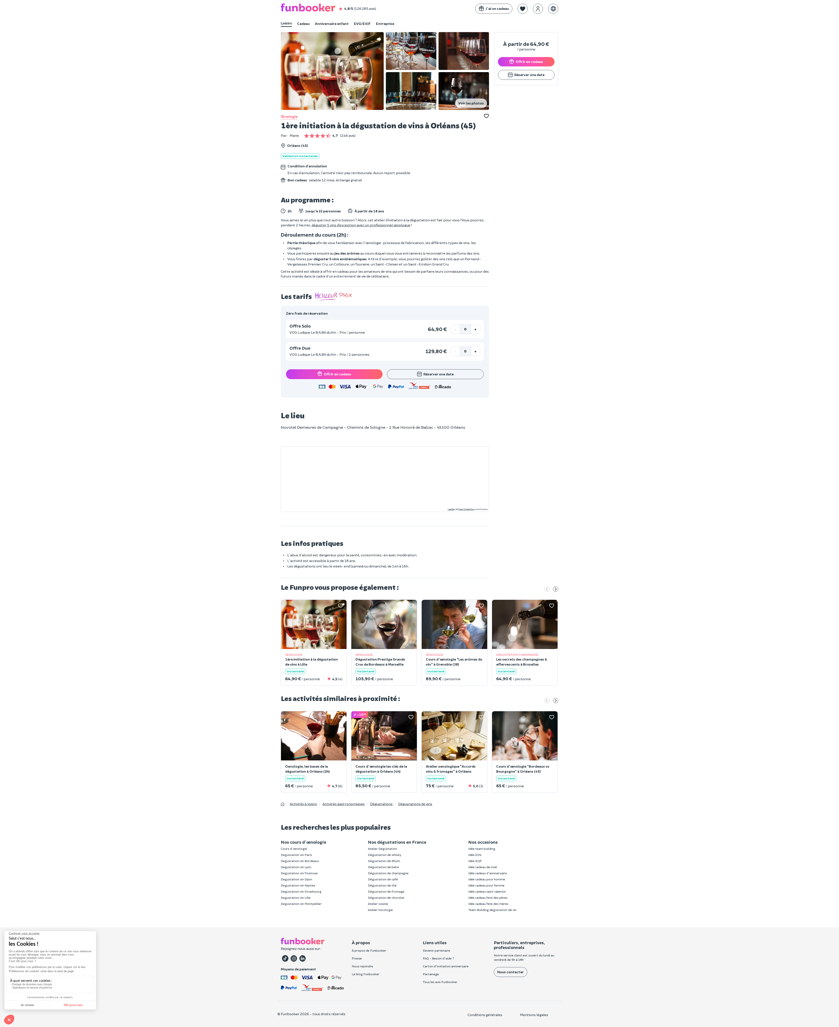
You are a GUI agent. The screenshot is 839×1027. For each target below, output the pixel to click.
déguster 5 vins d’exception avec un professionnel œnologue (361, 225)
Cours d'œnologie (294, 848)
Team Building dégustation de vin (492, 910)
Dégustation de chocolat (386, 897)
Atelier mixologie (380, 910)
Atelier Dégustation (382, 848)
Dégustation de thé (382, 885)
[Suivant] (555, 589)
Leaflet (451, 509)
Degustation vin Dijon (296, 879)
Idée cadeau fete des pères (488, 897)
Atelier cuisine (378, 904)
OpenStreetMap (466, 509)
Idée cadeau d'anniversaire (487, 873)
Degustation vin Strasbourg (301, 891)
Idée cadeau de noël (482, 867)
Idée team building (481, 848)
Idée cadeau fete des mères (488, 904)
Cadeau (303, 23)
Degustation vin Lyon (296, 867)
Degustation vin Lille (295, 897)
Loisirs (286, 23)
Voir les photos (471, 103)
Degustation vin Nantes (298, 885)
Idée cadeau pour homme (486, 879)
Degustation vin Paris (296, 855)
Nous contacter (510, 972)
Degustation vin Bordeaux (300, 861)
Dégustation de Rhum (384, 861)
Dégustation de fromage (386, 891)
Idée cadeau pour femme (486, 885)
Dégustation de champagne (388, 873)
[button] (523, 9)
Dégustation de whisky (384, 855)
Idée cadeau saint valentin (487, 891)
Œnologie (289, 116)
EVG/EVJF (362, 23)
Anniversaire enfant (332, 23)
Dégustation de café (383, 879)
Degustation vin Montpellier (301, 904)
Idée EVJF (475, 861)
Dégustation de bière (383, 867)
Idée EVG (475, 855)
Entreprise (385, 23)
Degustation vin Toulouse (299, 873)
